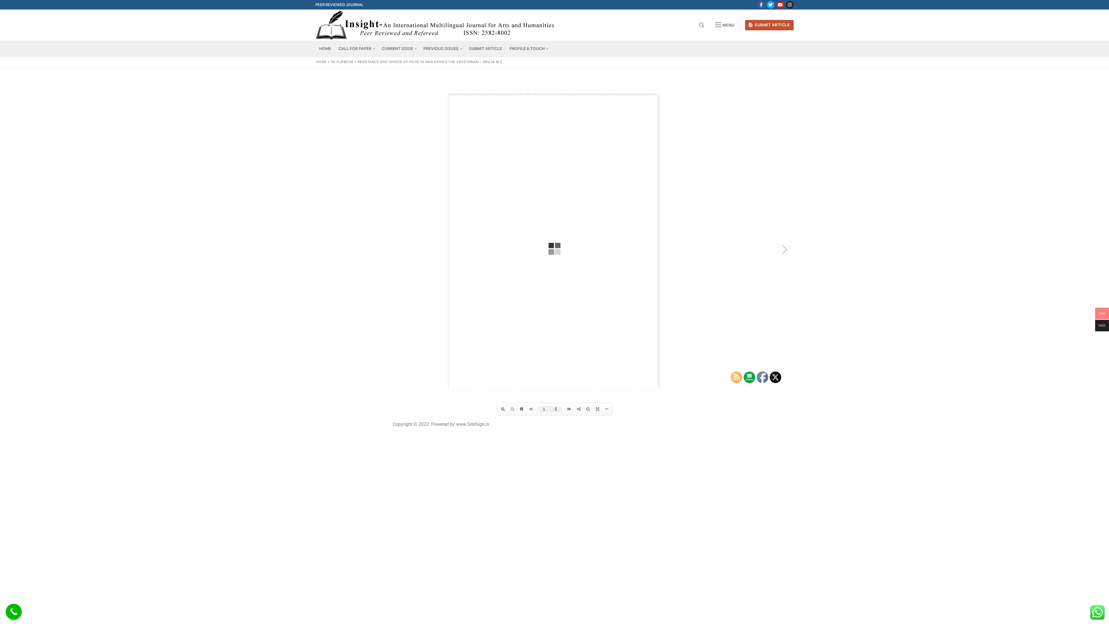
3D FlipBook (342, 62)
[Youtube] (780, 5)
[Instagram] (790, 5)
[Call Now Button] (14, 612)
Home (321, 62)
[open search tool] (701, 25)
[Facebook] (761, 5)
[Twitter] (771, 5)
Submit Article (772, 25)
